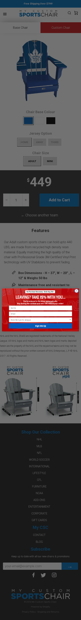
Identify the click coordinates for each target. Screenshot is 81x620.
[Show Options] (70, 320)
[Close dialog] (76, 291)
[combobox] (40, 320)
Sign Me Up (40, 326)
